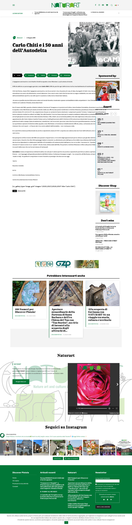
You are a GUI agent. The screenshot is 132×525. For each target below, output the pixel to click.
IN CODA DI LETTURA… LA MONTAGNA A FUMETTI (103, 248)
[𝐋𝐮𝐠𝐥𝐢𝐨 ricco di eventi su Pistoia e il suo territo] (74, 447)
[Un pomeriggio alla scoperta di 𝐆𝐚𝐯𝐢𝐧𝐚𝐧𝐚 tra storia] (124, 447)
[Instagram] (99, 5)
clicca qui (98, 518)
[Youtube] (103, 5)
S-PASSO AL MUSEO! (97, 12)
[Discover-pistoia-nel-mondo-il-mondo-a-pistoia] (66, 5)
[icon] (107, 5)
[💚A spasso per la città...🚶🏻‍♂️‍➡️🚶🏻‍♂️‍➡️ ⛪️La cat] (41, 447)
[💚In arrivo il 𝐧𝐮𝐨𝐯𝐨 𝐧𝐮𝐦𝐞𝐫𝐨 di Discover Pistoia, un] (8, 447)
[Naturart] (14, 37)
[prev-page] (32, 13)
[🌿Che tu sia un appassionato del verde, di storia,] (58, 447)
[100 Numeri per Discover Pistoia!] (29, 293)
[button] (117, 5)
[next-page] (119, 13)
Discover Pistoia (20, 316)
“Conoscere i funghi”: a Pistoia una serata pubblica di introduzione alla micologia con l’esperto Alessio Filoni (75, 13)
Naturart (19, 38)
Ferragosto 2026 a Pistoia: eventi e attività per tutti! (107, 235)
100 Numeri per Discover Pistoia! (25, 310)
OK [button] (66, 522)
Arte (71, 63)
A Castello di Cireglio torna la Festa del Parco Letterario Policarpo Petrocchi (105, 228)
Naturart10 (21, 191)
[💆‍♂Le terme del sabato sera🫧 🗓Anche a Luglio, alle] (107, 447)
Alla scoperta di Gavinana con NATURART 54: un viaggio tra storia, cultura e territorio (99, 314)
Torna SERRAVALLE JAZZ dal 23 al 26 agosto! (46, 13)
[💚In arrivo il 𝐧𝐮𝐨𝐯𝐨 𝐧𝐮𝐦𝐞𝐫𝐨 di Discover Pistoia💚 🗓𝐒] (91, 447)
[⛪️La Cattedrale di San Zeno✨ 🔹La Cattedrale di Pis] (24, 447)
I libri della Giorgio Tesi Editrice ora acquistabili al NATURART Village (79, 505)
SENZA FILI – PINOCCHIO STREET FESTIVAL (106, 241)
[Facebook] (95, 5)
